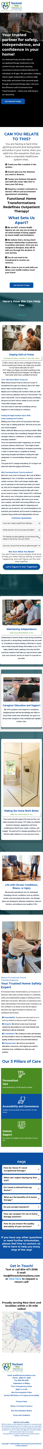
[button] (41, 6)
